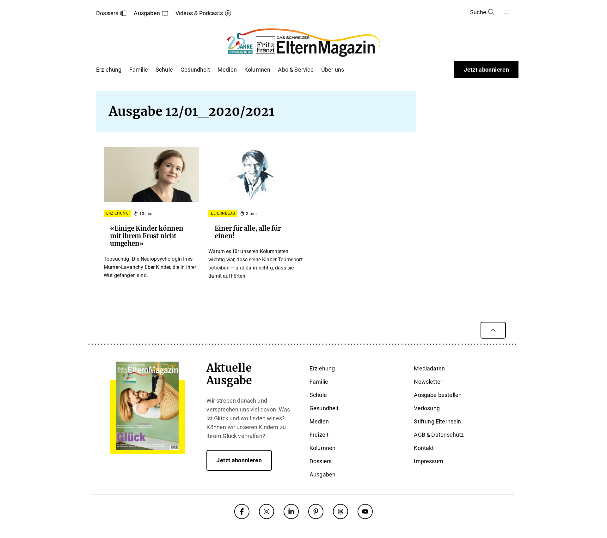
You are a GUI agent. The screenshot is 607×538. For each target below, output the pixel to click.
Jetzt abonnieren (486, 69)
